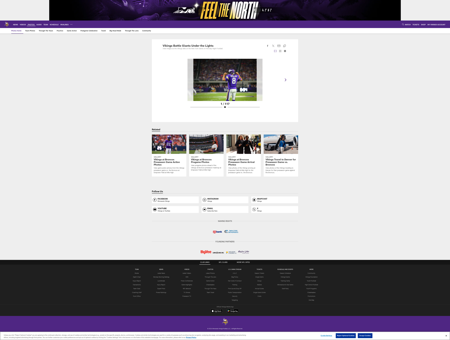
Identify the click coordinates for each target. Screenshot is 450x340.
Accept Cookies (365, 335)
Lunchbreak (161, 281)
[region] (225, 336)
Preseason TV (186, 296)
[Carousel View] (275, 51)
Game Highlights (187, 284)
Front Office (137, 296)
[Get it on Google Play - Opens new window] (232, 312)
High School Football (311, 284)
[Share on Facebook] (268, 47)
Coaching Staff (137, 292)
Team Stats (136, 288)
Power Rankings (161, 292)
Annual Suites (259, 288)
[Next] (285, 79)
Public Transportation (235, 292)
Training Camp (285, 281)
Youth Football (311, 281)
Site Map (311, 300)
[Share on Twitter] (273, 47)
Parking (234, 284)
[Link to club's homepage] (6, 24)
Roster (137, 273)
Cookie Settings (326, 335)
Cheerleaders (210, 284)
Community (311, 273)
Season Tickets (259, 273)
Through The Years (210, 288)
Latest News (161, 273)
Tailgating (235, 300)
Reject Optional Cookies (345, 335)
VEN (187, 277)
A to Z (235, 273)
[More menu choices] (71, 24)
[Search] (403, 24)
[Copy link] (284, 46)
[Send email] (279, 47)
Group (259, 281)
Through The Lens (210, 277)
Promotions (311, 296)
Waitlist (259, 284)
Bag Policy (234, 277)
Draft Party (285, 288)
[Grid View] (280, 51)
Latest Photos (210, 273)
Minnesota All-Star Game (285, 284)
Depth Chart (137, 277)
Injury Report (137, 281)
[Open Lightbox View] (225, 85)
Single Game (259, 277)
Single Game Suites (259, 292)
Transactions (137, 284)
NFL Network (187, 288)
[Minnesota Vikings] (225, 322)
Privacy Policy (191, 337)
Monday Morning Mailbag (161, 277)
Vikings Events (285, 277)
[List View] (285, 51)
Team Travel (210, 292)
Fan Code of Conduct (235, 281)
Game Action (210, 281)
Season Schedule (285, 273)
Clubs (259, 296)
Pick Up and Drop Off (234, 288)
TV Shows (187, 292)
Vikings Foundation (311, 277)
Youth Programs (311, 288)
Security (234, 296)
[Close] (446, 335)
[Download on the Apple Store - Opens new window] (216, 311)
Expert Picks (161, 288)
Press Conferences (187, 281)
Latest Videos (187, 273)
